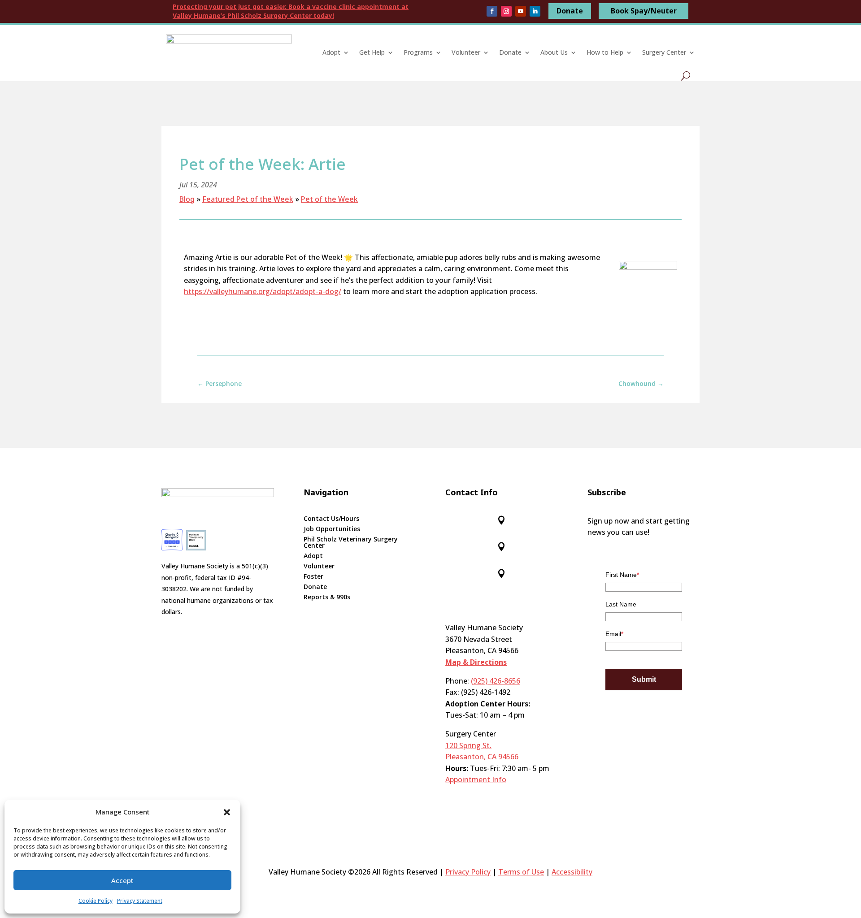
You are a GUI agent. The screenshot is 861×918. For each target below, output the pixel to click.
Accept (122, 880)
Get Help (372, 52)
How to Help (605, 52)
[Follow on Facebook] (492, 11)
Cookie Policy (95, 901)
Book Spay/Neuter (644, 11)
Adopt (331, 52)
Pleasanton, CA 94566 (481, 757)
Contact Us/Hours (331, 519)
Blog (187, 199)
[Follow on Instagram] (506, 11)
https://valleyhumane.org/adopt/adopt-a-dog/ (262, 291)
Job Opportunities (332, 529)
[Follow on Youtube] (520, 11)
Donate (570, 11)
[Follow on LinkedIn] (535, 11)
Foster (313, 576)
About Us (554, 52)
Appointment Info (475, 779)
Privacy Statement (139, 901)
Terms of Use (521, 872)
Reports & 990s (327, 597)
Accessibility (572, 872)
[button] (226, 812)
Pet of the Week (329, 199)
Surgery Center (664, 52)
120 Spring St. (468, 745)
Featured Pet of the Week (247, 199)
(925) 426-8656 (495, 681)
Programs (418, 52)
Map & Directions (476, 662)
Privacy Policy (468, 872)
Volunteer (466, 52)
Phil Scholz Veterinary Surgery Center (351, 543)
